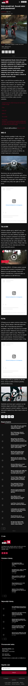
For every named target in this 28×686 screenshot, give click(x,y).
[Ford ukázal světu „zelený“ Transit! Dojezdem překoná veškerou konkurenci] (6, 571)
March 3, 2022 (21, 128)
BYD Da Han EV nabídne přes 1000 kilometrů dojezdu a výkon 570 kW (18, 459)
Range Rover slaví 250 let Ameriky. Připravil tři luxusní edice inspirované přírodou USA (18, 440)
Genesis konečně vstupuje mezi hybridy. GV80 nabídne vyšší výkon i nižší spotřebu (18, 446)
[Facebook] (22, 2)
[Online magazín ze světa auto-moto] (5, 2)
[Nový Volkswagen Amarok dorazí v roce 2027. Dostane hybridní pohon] (5, 433)
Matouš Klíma (8, 46)
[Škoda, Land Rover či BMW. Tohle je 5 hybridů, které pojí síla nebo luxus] (6, 577)
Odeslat (14, 672)
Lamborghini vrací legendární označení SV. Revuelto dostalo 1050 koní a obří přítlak (18, 510)
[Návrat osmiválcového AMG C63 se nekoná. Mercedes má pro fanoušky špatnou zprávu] (5, 472)
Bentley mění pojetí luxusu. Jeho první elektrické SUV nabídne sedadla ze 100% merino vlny (17, 453)
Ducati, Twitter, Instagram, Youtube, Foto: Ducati (14, 44)
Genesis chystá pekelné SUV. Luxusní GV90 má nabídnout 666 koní (18, 491)
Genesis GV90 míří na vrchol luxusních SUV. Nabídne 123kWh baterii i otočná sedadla (19, 465)
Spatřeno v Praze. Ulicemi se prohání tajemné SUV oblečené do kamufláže (19, 590)
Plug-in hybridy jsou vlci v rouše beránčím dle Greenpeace (18, 583)
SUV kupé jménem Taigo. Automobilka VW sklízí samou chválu (18, 564)
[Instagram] (24, 2)
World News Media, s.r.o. (13, 678)
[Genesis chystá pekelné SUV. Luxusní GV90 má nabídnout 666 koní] (5, 491)
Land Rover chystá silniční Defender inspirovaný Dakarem (18, 503)
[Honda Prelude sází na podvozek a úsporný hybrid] (5, 516)
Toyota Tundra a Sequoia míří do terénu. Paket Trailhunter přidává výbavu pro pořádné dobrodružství (18, 478)
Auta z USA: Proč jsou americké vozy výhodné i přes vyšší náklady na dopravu (18, 427)
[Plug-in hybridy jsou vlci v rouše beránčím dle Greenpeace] (6, 584)
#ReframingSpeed (21, 123)
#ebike (13, 123)
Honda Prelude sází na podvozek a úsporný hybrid (17, 516)
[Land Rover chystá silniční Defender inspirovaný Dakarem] (5, 504)
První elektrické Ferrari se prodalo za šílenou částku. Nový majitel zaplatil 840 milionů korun (17, 485)
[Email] (9, 51)
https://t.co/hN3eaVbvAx (10, 121)
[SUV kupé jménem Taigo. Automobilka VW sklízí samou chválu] (6, 564)
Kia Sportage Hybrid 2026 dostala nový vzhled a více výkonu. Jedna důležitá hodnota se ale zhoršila (17, 523)
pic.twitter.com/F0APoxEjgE (10, 124)
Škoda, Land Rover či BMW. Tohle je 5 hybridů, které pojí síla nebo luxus (18, 577)
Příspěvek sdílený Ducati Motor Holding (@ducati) (14, 220)
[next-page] (4, 528)
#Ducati (9, 123)
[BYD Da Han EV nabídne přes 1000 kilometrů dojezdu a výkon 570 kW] (5, 459)
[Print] (13, 51)
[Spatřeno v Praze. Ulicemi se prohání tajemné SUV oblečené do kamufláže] (6, 590)
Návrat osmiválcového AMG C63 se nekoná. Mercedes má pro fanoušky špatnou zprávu (19, 472)
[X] (26, 2)
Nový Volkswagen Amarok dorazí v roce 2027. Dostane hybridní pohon (17, 433)
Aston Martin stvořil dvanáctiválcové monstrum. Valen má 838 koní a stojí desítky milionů (17, 497)
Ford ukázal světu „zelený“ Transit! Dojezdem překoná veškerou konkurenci (19, 570)
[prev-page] (2, 528)
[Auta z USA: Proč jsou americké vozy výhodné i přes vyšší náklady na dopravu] (5, 427)
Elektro (3, 11)
